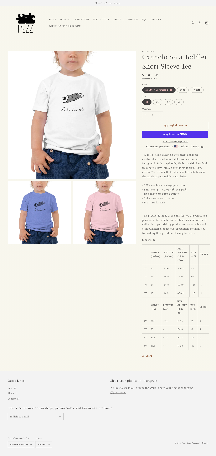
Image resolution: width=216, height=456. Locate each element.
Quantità (146, 109)
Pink (182, 89)
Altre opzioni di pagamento (175, 141)
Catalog (12, 388)
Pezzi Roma (186, 443)
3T (157, 101)
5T (179, 101)
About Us (13, 393)
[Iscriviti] (59, 416)
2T (146, 101)
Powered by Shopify (200, 443)
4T (168, 101)
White (196, 89)
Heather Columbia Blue (158, 89)
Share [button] (149, 355)
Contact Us (14, 398)
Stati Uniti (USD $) (19, 444)
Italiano (42, 444)
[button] (193, 23)
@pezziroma (118, 392)
